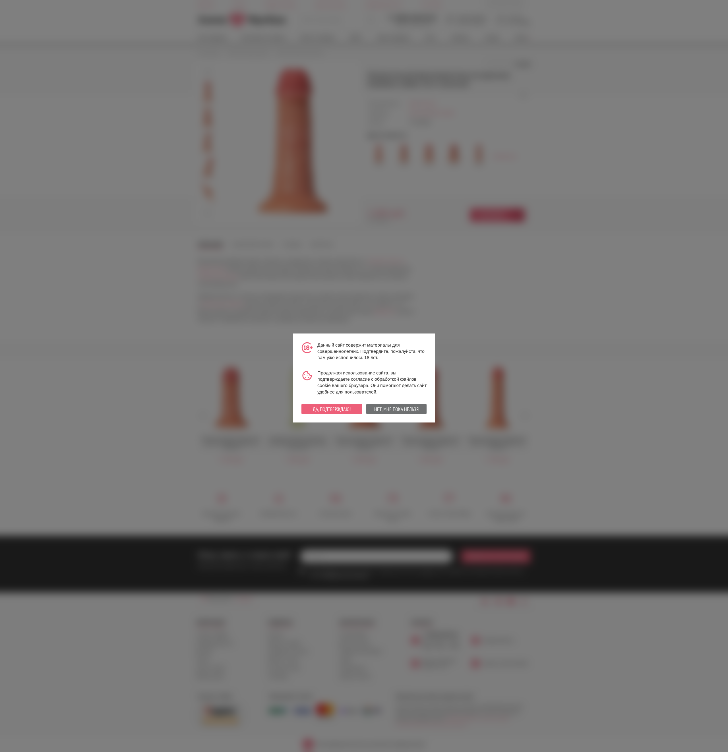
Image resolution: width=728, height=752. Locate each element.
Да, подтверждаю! (332, 409)
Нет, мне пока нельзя (396, 409)
